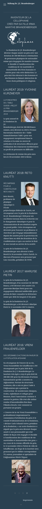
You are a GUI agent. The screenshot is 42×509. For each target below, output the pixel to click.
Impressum (28, 500)
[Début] (15, 493)
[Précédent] (19, 493)
